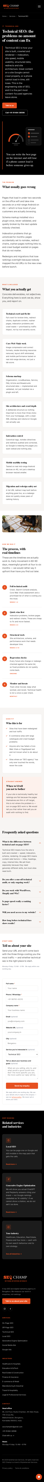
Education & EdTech (10, 1368)
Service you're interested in (20, 1050)
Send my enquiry (22, 1086)
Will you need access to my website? (19, 912)
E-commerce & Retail (10, 1381)
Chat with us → (8, 1435)
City (11, 1039)
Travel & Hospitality (10, 1390)
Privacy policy (7, 1468)
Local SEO (6, 1336)
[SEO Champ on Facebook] (10, 1308)
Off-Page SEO (7, 1327)
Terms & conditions (22, 1468)
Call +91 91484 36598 (15, 113)
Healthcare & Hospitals (11, 1364)
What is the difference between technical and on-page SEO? (16, 843)
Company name (13, 1005)
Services (12, 16)
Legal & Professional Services (14, 1395)
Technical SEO (8, 1332)
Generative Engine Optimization (15, 1341)
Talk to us (9, 105)
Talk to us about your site (16, 1301)
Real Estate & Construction (13, 1373)
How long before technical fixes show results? (16, 922)
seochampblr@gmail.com (12, 1427)
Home (4, 16)
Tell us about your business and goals (18, 1062)
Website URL (14, 1028)
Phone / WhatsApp (14, 994)
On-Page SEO (7, 1323)
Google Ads (7, 1349)
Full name (10, 983)
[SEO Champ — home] (11, 6)
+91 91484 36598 (9, 1431)
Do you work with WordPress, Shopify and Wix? (16, 892)
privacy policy (16, 1097)
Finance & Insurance (10, 1377)
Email (12, 1017)
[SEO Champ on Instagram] (4, 1308)
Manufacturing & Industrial (12, 1386)
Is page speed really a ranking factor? (16, 903)
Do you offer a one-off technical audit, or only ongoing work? (17, 881)
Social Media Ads (9, 1345)
